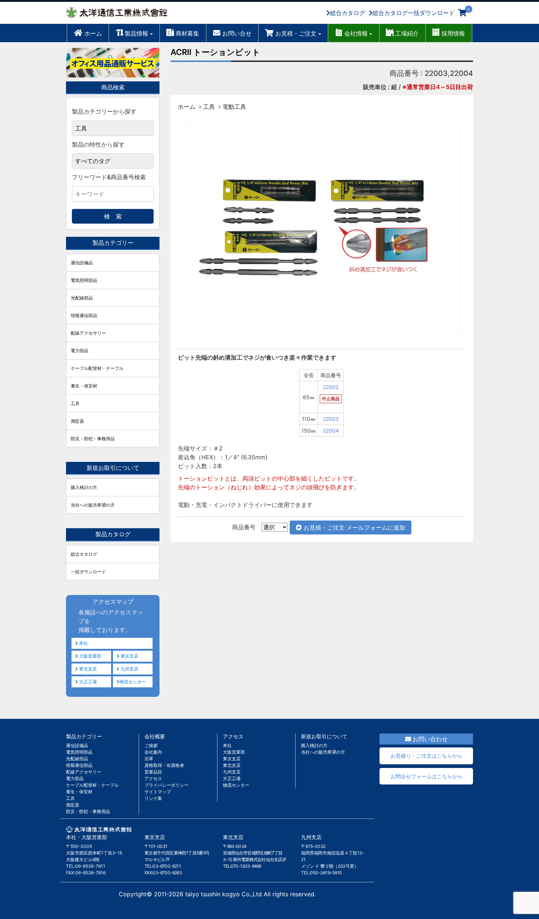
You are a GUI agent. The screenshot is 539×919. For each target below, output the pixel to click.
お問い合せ (237, 33)
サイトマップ (157, 791)
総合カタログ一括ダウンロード (414, 12)
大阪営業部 (89, 656)
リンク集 (153, 798)
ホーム (93, 33)
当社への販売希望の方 (93, 505)
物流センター (133, 681)
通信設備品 (82, 262)
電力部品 (79, 350)
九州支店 (129, 669)
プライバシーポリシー (166, 785)
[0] (462, 12)
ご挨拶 (151, 745)
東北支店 (87, 669)
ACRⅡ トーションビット (215, 52)
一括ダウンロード (88, 571)
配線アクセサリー (88, 333)
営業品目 (153, 772)
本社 (83, 643)
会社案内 (153, 752)
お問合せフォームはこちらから (426, 776)
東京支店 (129, 656)
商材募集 (187, 33)
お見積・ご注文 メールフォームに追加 (353, 527)
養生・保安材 (84, 386)
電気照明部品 (84, 280)
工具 (209, 106)
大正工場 (87, 681)
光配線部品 (82, 298)
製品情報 (136, 33)
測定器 (77, 421)
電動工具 (234, 106)
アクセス (153, 778)
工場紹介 (407, 33)
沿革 (148, 758)
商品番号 (244, 527)
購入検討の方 (84, 487)
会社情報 (356, 33)
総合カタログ (347, 12)
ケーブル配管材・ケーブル (97, 368)
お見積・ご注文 (295, 33)
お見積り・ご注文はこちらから (426, 756)
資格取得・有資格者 (164, 765)
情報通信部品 (84, 315)
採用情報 (453, 33)
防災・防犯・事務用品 (93, 438)
